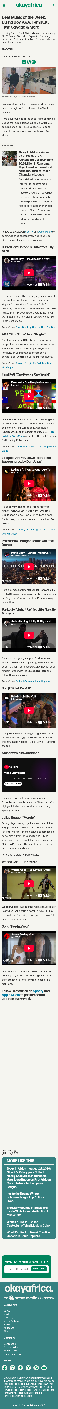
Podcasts (8, 1328)
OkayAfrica (18, 436)
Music (6, 1314)
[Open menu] (4, 5)
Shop (6, 1331)
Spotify (29, 231)
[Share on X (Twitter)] (29, 62)
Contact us (9, 1344)
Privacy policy (10, 1347)
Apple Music (45, 231)
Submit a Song (11, 1350)
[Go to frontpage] (29, 5)
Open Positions (12, 1354)
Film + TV (8, 1317)
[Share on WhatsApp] (33, 62)
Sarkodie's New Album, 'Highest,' (33, 681)
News (6, 1310)
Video (6, 1324)
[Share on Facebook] (24, 62)
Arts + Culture (11, 1321)
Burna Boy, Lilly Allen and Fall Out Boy (35, 327)
